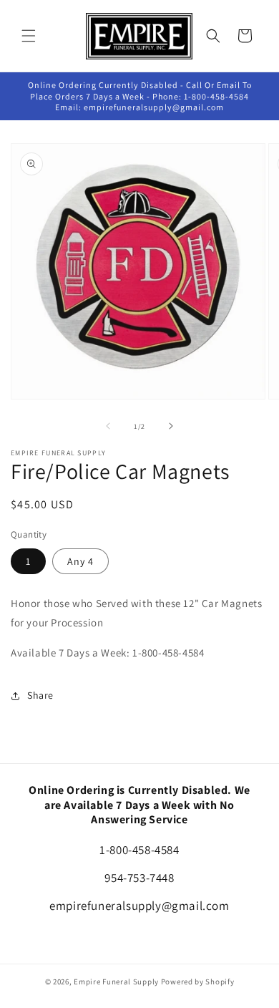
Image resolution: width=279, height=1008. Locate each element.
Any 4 (80, 561)
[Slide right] (171, 426)
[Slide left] (108, 426)
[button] (28, 36)
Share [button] (40, 695)
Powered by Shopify (198, 981)
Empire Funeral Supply (116, 981)
